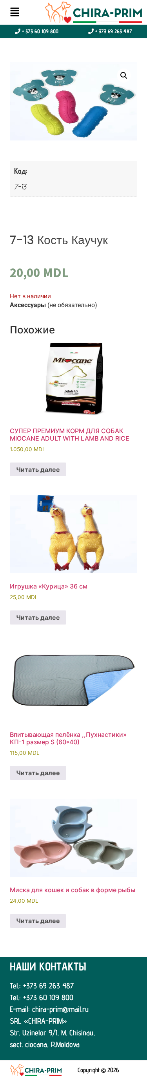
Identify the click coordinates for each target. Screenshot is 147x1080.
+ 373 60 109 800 (39, 31)
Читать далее (38, 469)
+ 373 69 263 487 (113, 31)
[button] (14, 12)
